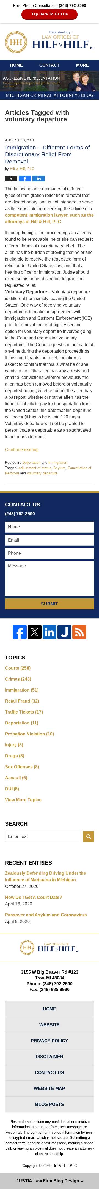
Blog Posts (49, 1104)
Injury (14, 745)
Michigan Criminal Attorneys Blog (49, 42)
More (82, 65)
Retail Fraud (22, 701)
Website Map (49, 1088)
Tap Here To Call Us (49, 14)
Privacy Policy (49, 1040)
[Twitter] (35, 632)
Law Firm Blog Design (47, 1181)
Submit (49, 604)
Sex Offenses (22, 767)
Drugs (14, 756)
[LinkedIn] (49, 632)
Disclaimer (50, 1056)
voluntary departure (42, 473)
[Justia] (64, 632)
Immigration (57, 462)
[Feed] (79, 632)
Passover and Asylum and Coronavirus (46, 915)
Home (16, 65)
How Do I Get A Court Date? (33, 897)
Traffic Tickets (24, 712)
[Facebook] (20, 632)
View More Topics (23, 799)
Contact (49, 65)
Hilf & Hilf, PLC (65, 1165)
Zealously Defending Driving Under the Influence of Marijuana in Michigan (45, 876)
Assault (16, 777)
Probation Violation (29, 734)
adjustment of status (35, 468)
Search (88, 836)
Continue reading (22, 449)
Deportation (31, 462)
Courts (18, 668)
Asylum (59, 468)
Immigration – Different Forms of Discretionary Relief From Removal (47, 154)
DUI (12, 788)
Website (49, 1025)
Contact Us (49, 1072)
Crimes (18, 679)
